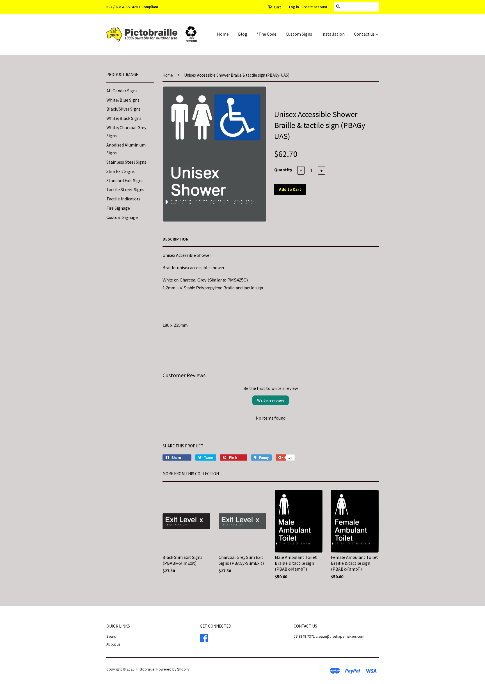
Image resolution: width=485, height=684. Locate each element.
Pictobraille (145, 669)
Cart (277, 7)
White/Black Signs (123, 118)
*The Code (266, 34)
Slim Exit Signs (120, 171)
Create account (314, 6)
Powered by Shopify (172, 669)
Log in (294, 6)
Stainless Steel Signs (126, 162)
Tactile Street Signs (125, 189)
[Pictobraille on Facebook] (204, 637)
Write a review (270, 400)
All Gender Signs (122, 90)
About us (113, 644)
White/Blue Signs (122, 100)
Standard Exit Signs (124, 180)
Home (223, 34)
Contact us (365, 34)
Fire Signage (118, 208)
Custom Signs (299, 34)
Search (112, 636)
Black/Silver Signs (123, 109)
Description (176, 239)
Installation (333, 34)
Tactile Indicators (123, 199)
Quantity (283, 169)
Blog (242, 34)
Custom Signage (122, 217)
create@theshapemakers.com (340, 636)
